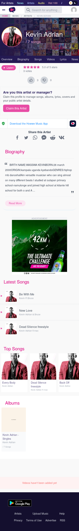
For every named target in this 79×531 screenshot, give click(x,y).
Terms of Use (34, 520)
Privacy (18, 520)
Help (62, 513)
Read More (15, 203)
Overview (6, 59)
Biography (23, 59)
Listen (10, 67)
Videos (51, 59)
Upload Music (40, 513)
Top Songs (14, 348)
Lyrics (63, 59)
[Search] (28, 10)
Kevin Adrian (44, 15)
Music (15, 15)
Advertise (50, 520)
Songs (38, 59)
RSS (62, 520)
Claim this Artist (16, 108)
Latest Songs (16, 281)
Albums (12, 402)
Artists (28, 15)
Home (5, 15)
